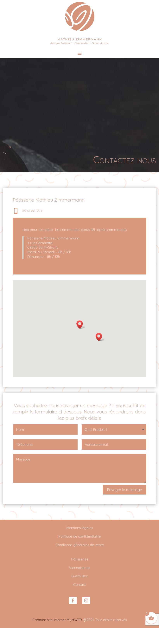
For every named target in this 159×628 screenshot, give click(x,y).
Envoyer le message (124, 489)
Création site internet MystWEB (57, 620)
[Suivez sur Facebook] (73, 600)
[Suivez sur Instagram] (86, 600)
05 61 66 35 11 (32, 211)
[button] (81, 324)
